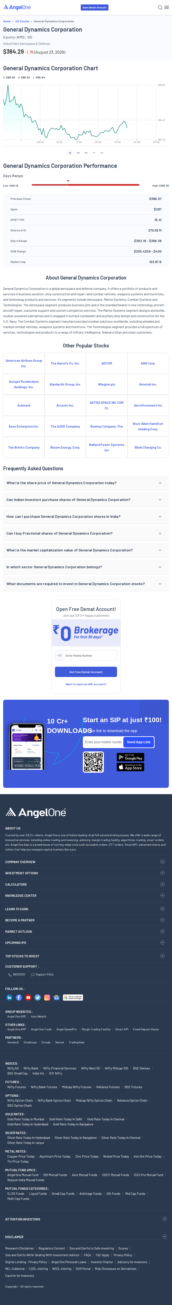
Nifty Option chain (20, 1100)
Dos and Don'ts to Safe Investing (91, 1248)
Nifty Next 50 (90, 1068)
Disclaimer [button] (14, 1237)
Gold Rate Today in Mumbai (25, 1119)
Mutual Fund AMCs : (21, 1170)
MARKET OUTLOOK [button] (18, 931)
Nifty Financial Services (59, 1068)
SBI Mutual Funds (55, 1175)
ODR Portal (83, 1269)
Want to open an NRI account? (86, 684)
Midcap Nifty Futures (76, 1087)
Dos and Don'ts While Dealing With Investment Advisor (42, 1255)
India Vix (38, 1073)
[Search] (160, 7)
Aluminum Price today (54, 1156)
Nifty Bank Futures (44, 1087)
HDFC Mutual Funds (115, 1175)
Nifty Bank (30, 1068)
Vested (59, 1042)
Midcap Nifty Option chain (94, 1100)
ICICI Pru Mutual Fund (148, 1175)
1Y (94, 152)
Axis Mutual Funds (84, 1175)
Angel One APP (16, 1029)
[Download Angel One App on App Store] (130, 767)
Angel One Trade (41, 1029)
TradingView (76, 1042)
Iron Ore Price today (148, 1156)
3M (86, 152)
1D (70, 152)
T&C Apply (102, 1255)
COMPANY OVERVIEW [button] (20, 862)
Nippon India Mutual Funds (25, 1180)
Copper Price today (21, 1156)
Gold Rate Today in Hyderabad (27, 1124)
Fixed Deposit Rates (146, 1029)
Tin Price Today (18, 1161)
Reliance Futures (108, 1087)
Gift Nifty (55, 1073)
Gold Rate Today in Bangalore (73, 1124)
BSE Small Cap (17, 1073)
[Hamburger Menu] (166, 7)
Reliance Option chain (132, 1100)
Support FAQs (45, 974)
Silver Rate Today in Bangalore (76, 1137)
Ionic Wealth (38, 1016)
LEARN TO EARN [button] (16, 909)
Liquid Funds (38, 1193)
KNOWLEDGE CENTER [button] (20, 895)
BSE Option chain (19, 1105)
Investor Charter (102, 1262)
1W (78, 152)
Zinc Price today (86, 1156)
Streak (46, 1042)
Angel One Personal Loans (68, 1262)
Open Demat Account (95, 7)
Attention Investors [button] (22, 1219)
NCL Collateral (15, 1269)
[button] (86, 483)
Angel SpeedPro (66, 1029)
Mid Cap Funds (135, 1193)
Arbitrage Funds (90, 1193)
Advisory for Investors (132, 1262)
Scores (123, 1248)
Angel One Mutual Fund (22, 1175)
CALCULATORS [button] (16, 884)
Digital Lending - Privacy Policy (26, 1262)
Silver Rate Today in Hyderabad (28, 1137)
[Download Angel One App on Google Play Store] (130, 757)
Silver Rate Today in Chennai (121, 1137)
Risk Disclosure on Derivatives (116, 1269)
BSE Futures (133, 1087)
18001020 (19, 974)
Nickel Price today (116, 1156)
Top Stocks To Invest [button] (22, 956)
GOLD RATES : (15, 1114)
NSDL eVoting (61, 1269)
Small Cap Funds (63, 1193)
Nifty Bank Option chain (54, 1100)
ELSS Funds (15, 1193)
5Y (101, 152)
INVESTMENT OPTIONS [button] (21, 873)
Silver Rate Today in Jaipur (25, 1143)
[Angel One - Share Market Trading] (17, 7)
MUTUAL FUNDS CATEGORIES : (27, 1188)
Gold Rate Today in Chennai (106, 1119)
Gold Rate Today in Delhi (65, 1119)
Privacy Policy (123, 1255)
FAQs (87, 1255)
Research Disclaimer (19, 1248)
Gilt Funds (113, 1193)
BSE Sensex (141, 1068)
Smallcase (30, 1042)
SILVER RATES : (16, 1133)
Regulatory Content (51, 1248)
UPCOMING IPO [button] (15, 943)
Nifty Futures (16, 1087)
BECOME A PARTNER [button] (19, 920)
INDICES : (12, 1063)
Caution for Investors (19, 1275)
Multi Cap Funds (18, 1198)
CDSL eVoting (38, 1269)
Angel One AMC (16, 1016)
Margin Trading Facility (96, 1029)
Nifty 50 (13, 1068)
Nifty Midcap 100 (116, 1068)
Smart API (121, 1029)
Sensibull (13, 1042)
